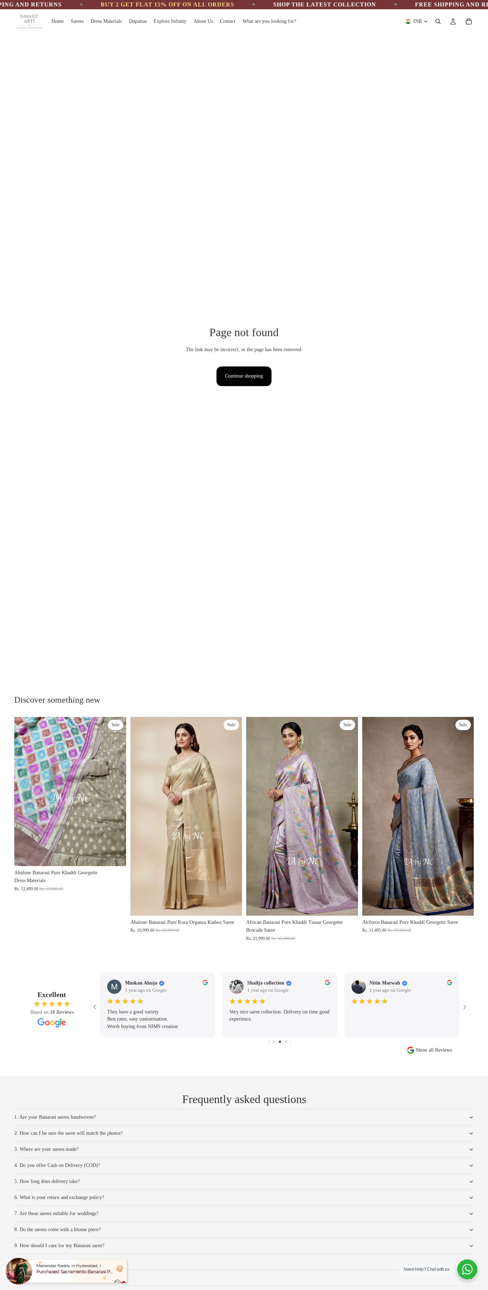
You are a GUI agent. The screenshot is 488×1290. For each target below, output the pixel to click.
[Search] (438, 21)
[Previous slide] (141, 816)
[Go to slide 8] (290, 1041)
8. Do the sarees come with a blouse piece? (57, 1229)
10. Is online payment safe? (42, 1261)
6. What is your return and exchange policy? (59, 1197)
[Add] (115, 855)
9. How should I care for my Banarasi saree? (59, 1245)
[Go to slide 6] (280, 1042)
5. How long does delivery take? (47, 1181)
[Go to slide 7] (286, 1042)
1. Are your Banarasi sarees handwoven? (55, 1117)
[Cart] (469, 21)
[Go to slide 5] (274, 1042)
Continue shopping (244, 376)
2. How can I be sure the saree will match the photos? (68, 1133)
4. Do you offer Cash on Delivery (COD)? (57, 1165)
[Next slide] (231, 816)
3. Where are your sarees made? (46, 1149)
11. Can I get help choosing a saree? (50, 1277)
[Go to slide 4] (269, 1041)
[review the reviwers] (205, 983)
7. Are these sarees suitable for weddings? (56, 1213)
